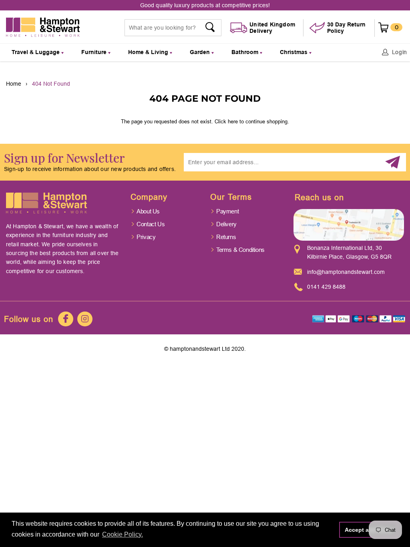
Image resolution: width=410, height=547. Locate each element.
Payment (227, 211)
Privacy (146, 236)
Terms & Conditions (240, 249)
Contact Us (151, 224)
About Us (148, 211)
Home (13, 83)
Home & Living (149, 52)
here (233, 121)
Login (400, 52)
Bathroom (245, 52)
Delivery (226, 224)
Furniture (94, 52)
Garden (200, 52)
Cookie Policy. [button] (122, 534)
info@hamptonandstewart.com (346, 272)
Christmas (294, 52)
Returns (226, 236)
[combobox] (173, 27)
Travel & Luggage (36, 52)
